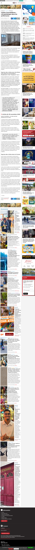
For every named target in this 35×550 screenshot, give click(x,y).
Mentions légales (4, 517)
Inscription (26, 135)
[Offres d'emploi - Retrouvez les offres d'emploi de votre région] (28, 71)
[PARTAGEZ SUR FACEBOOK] (12, 18)
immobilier (3, 195)
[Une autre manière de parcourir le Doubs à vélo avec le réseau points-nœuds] (28, 186)
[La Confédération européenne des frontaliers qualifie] (3, 251)
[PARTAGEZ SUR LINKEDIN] (15, 18)
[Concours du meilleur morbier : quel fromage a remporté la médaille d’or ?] (7, 213)
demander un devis (5, 533)
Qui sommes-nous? (4, 513)
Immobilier (11, 10)
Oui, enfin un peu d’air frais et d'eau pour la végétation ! (28, 284)
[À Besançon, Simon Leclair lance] (7, 407)
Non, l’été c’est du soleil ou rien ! (28, 286)
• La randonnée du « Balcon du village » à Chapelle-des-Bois (28, 33)
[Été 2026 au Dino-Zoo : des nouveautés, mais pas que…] (28, 142)
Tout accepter (30, 547)
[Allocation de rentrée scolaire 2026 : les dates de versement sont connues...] (28, 220)
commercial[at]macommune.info (5, 531)
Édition (19, 2)
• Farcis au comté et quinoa (28, 28)
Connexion (31, 135)
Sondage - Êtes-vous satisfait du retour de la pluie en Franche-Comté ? (28, 281)
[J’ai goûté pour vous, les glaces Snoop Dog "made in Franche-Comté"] (28, 59)
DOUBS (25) (3, 10)
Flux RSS (3, 516)
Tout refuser (11, 548)
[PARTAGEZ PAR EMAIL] (17, 18)
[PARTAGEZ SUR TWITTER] (13, 18)
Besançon (9, 271)
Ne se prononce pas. (27, 287)
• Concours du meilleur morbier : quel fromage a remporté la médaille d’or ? (28, 31)
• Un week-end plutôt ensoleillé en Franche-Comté (28, 36)
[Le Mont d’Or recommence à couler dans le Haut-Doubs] (3, 279)
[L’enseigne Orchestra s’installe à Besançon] (3, 273)
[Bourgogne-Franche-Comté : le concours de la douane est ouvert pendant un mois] (3, 236)
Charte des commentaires (5, 514)
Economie (6, 10)
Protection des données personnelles (7, 515)
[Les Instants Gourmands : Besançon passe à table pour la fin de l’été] (3, 294)
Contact (3, 512)
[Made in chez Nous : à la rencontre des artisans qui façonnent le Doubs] (28, 88)
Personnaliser (16, 548)
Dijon (9, 442)
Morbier (16, 211)
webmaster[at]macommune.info (5, 538)
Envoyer (25, 293)
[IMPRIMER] (19, 18)
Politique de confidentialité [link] (23, 548)
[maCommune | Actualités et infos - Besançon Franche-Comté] (14, 3)
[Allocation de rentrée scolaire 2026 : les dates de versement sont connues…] (3, 339)
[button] (32, 0)
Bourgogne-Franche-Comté (12, 234)
